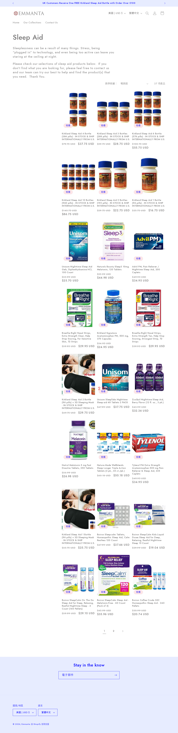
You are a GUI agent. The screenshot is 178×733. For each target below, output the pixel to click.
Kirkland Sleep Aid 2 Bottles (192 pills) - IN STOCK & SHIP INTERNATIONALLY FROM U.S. (113, 203)
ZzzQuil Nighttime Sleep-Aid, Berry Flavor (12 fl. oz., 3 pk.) (148, 401)
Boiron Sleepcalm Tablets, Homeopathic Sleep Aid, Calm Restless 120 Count (113, 537)
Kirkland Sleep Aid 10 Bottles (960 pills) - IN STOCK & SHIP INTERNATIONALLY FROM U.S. (78, 203)
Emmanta (26, 724)
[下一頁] (122, 631)
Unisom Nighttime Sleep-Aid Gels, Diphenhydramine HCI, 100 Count (77, 269)
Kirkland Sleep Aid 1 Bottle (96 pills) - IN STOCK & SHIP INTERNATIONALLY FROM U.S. (148, 203)
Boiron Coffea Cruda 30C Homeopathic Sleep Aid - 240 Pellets (148, 603)
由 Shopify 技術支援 (40, 724)
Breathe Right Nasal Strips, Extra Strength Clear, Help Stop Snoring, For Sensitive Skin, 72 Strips (76, 337)
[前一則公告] (13, 3)
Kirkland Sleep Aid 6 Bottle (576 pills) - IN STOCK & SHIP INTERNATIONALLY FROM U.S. (148, 136)
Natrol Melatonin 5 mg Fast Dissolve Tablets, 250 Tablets (77, 467)
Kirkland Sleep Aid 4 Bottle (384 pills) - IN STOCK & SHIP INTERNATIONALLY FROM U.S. (78, 136)
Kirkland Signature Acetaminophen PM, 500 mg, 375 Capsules (113, 336)
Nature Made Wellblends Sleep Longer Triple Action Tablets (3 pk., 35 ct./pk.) (111, 468)
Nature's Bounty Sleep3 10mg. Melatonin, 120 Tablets (113, 268)
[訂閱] (115, 675)
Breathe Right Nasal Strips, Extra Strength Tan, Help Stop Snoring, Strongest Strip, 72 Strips (148, 337)
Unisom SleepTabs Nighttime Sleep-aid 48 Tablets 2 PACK (112, 401)
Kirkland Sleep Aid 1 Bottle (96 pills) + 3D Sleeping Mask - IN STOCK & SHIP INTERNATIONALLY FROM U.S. (78, 539)
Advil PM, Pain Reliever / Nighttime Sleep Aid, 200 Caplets (146, 269)
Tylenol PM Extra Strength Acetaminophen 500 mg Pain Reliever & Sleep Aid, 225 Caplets (148, 469)
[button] (147, 13)
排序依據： (111, 83)
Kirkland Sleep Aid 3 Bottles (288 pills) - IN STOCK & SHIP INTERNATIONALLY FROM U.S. (113, 136)
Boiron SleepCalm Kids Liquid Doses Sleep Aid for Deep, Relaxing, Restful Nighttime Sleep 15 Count (148, 539)
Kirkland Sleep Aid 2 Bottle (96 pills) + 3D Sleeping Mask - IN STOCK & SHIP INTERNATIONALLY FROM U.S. (78, 404)
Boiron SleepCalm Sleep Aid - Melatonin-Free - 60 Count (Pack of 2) (113, 603)
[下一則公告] (165, 3)
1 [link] (104, 631)
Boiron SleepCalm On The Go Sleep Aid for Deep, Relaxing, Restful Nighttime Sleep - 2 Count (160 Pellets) (78, 604)
